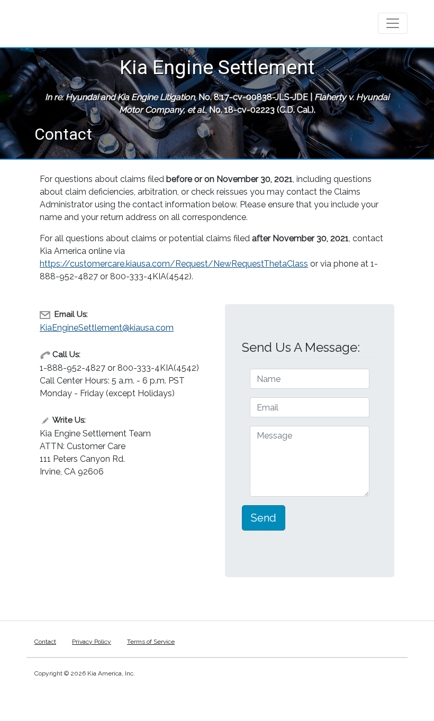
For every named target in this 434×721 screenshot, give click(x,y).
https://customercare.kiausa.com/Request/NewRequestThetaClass (174, 264)
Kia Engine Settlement (217, 67)
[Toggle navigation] (393, 23)
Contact (45, 641)
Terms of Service (151, 641)
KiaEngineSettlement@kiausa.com (107, 328)
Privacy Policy (91, 641)
